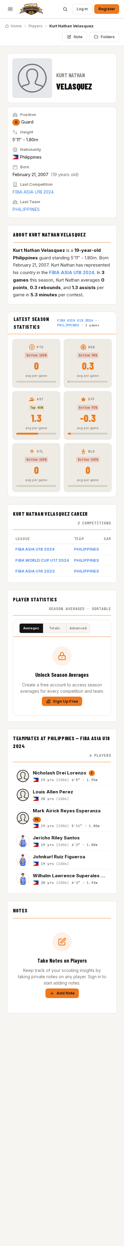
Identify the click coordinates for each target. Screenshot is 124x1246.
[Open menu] (10, 9)
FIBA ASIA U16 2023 (35, 571)
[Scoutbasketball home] (31, 9)
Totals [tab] (54, 628)
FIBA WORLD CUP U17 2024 (42, 560)
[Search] (65, 9)
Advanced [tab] (78, 628)
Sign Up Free (65, 701)
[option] (62, 775)
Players (35, 25)
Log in (82, 8)
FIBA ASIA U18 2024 (33, 192)
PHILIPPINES (26, 209)
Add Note (66, 993)
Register (106, 8)
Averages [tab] (31, 628)
